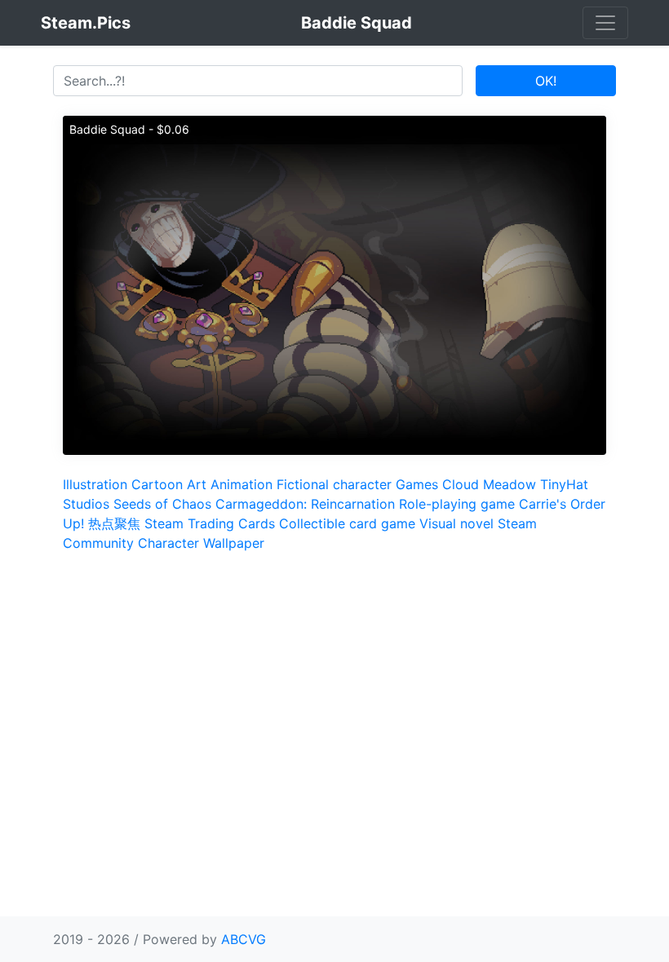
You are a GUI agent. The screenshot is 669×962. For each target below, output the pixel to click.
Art (196, 484)
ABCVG (243, 939)
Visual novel (456, 523)
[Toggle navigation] (605, 23)
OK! (545, 81)
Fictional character (334, 484)
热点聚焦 (114, 523)
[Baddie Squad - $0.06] (334, 284)
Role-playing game (457, 504)
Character (168, 543)
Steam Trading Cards (209, 523)
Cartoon (157, 484)
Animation (241, 484)
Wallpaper (233, 543)
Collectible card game (347, 523)
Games (417, 484)
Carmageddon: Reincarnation (305, 504)
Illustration (95, 484)
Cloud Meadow (489, 484)
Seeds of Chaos (162, 504)
